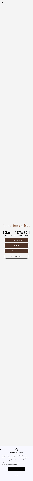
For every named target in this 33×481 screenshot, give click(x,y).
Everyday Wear (16, 240)
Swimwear (16, 251)
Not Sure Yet (16, 256)
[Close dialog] (2, 2)
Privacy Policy (13, 464)
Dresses (16, 245)
